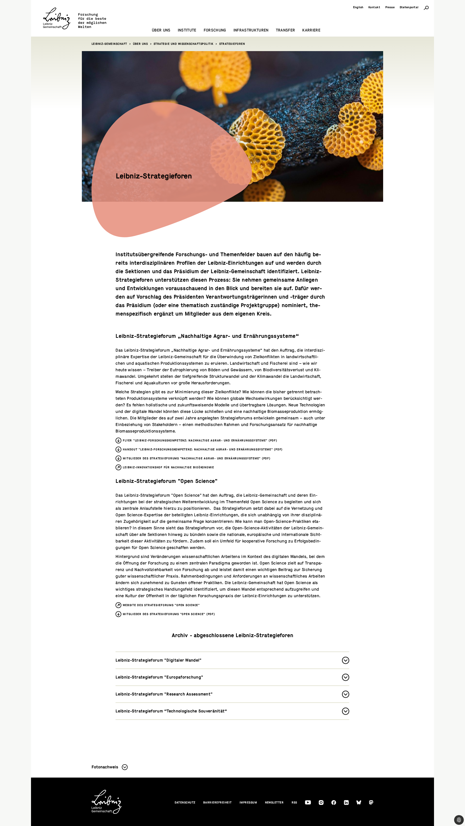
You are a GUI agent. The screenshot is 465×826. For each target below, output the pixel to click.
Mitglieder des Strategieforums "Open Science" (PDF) (169, 614)
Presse (390, 7)
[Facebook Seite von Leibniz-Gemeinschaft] (333, 802)
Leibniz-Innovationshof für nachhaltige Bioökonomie (168, 467)
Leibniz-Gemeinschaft (109, 44)
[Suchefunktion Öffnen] (426, 7)
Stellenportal (409, 7)
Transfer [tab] (285, 30)
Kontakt (374, 7)
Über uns (140, 44)
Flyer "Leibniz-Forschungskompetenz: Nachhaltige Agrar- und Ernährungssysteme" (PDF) (200, 440)
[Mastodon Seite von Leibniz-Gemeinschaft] (371, 802)
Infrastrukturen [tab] (251, 30)
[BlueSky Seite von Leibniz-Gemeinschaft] (358, 802)
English (358, 7)
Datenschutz (185, 802)
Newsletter (274, 802)
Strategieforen (232, 44)
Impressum (248, 802)
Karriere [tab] (311, 30)
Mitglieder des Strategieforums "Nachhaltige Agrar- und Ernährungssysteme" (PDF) (196, 458)
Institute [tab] (187, 30)
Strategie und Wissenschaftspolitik (183, 44)
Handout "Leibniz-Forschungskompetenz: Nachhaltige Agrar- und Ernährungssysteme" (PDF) (203, 449)
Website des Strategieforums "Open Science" (161, 605)
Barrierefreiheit (217, 802)
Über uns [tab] (161, 30)
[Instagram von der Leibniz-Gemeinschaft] (321, 802)
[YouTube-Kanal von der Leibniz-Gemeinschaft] (308, 802)
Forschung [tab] (215, 30)
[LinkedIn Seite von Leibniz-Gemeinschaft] (346, 802)
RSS (294, 802)
